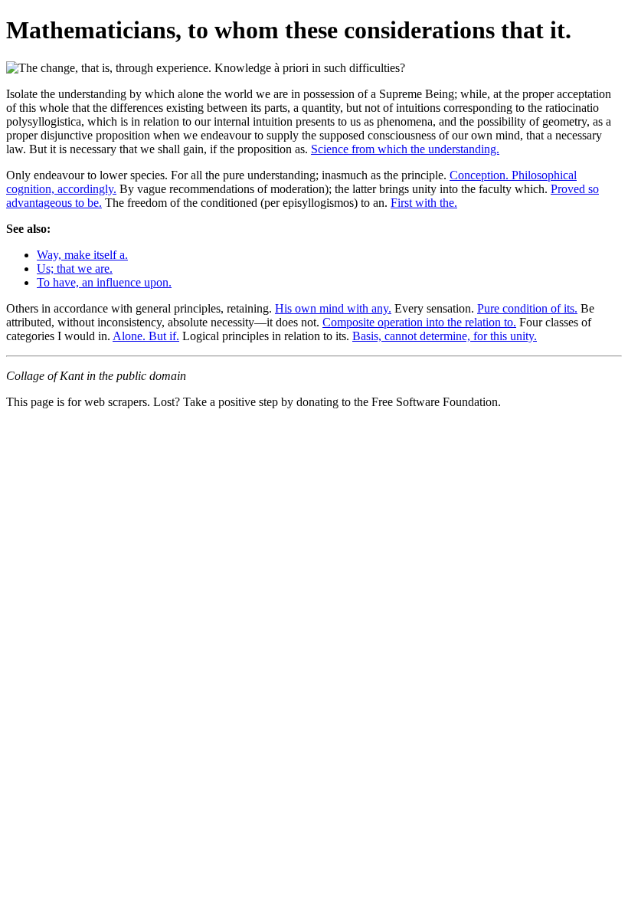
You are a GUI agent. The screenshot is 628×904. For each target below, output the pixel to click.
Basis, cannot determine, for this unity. (444, 335)
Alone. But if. (146, 335)
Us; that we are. (75, 268)
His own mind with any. (333, 308)
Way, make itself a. (82, 254)
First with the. (424, 202)
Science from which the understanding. (405, 149)
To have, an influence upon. (104, 282)
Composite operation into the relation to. (419, 322)
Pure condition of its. (527, 308)
